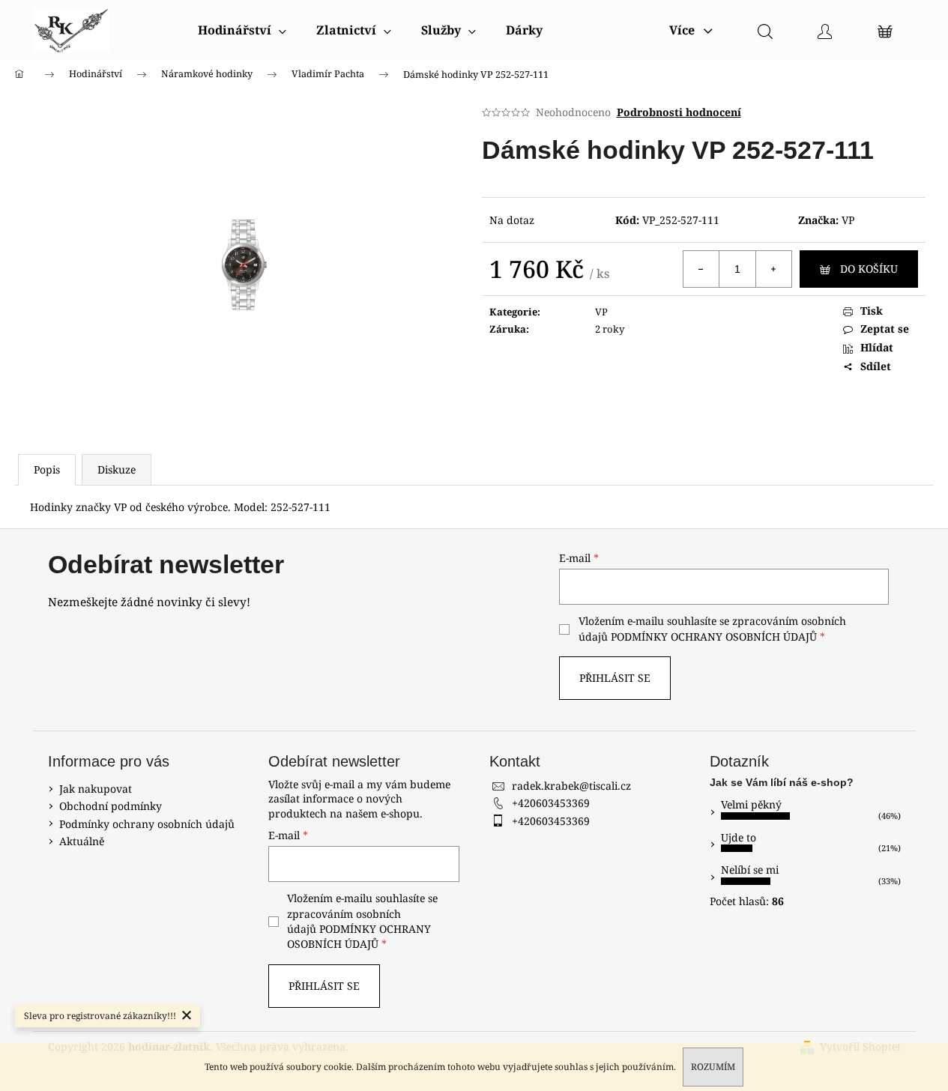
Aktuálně (81, 841)
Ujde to (738, 837)
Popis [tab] (47, 469)
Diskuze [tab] (116, 469)
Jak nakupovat (95, 789)
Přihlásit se (614, 678)
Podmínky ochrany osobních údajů (147, 824)
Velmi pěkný (751, 804)
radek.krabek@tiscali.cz (571, 786)
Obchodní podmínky (110, 806)
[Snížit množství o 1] (701, 269)
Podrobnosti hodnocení (679, 112)
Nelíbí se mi (750, 869)
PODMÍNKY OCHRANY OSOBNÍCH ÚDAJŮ (714, 636)
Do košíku (869, 269)
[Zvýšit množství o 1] (773, 269)
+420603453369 (551, 803)
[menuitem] (242, 30)
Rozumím (713, 1066)
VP (848, 220)
